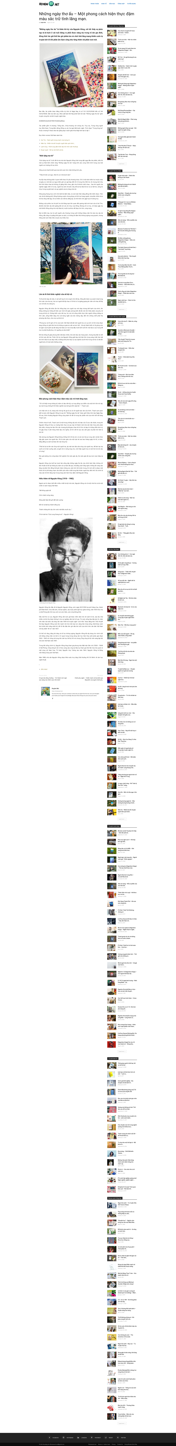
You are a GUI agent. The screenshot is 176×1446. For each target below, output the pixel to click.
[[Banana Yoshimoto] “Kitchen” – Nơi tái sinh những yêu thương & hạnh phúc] (111, 231)
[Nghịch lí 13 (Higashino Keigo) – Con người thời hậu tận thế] (111, 974)
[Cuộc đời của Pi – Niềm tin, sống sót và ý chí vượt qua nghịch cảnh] (111, 323)
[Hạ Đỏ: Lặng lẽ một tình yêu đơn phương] (111, 689)
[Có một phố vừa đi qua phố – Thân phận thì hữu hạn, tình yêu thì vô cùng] (111, 1249)
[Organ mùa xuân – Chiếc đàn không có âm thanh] (111, 178)
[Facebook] (53, 699)
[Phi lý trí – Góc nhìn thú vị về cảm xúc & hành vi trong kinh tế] (111, 1171)
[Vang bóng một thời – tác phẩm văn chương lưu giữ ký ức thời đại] (111, 645)
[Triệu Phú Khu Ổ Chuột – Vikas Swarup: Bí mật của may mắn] (111, 148)
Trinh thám (95, 3)
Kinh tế (104, 3)
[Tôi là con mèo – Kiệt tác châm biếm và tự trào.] (111, 42)
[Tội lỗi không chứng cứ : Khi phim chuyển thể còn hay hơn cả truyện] (111, 1319)
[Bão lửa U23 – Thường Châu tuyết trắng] (111, 1407)
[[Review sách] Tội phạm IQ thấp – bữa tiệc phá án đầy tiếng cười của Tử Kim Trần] (111, 833)
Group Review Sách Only (131, 1444)
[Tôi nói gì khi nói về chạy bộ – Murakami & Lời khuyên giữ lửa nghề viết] (111, 276)
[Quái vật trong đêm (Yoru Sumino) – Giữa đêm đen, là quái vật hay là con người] (111, 285)
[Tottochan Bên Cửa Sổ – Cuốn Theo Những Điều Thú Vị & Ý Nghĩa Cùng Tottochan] (111, 267)
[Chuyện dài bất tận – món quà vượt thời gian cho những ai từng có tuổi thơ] (111, 77)
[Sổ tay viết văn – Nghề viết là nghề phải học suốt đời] (111, 583)
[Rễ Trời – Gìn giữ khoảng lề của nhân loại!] (111, 59)
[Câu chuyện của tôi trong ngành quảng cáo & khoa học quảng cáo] (111, 1127)
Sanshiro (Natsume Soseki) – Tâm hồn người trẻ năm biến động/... (126, 331)
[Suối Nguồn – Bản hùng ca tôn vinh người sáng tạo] (111, 509)
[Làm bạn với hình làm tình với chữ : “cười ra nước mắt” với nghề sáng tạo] (111, 1074)
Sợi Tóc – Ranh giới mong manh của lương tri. (55, 140)
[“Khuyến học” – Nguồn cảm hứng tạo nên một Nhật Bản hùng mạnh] (111, 1223)
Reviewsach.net (92, 1444)
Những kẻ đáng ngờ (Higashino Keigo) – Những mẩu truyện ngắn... (127, 85)
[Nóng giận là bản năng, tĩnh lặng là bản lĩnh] (111, 1355)
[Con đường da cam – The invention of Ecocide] (111, 1337)
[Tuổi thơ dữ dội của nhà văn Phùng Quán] (111, 653)
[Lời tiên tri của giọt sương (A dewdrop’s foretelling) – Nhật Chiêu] (111, 1293)
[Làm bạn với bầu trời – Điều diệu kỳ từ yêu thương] (111, 706)
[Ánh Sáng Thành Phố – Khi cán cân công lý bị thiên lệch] (110, 903)
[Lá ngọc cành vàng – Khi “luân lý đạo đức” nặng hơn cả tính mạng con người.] (111, 786)
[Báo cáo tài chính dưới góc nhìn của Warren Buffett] (111, 1101)
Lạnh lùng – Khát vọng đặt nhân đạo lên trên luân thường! (59, 147)
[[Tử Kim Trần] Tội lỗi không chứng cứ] (111, 912)
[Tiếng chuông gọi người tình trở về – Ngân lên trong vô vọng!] (111, 777)
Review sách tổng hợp (114, 1198)
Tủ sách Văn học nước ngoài (116, 316)
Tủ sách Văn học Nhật (114, 171)
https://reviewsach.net (57, 691)
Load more (121, 163)
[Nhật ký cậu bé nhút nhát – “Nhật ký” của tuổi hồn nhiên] (111, 491)
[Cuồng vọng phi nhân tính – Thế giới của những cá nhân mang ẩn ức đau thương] (111, 956)
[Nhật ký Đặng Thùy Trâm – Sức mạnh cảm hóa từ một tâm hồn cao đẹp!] (111, 1275)
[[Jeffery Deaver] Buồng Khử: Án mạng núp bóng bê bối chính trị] (111, 1035)
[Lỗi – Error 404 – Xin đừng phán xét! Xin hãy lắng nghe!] (111, 1302)
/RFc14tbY (44, 669)
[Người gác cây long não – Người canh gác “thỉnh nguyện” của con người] (111, 859)
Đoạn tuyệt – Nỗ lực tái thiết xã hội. (52, 150)
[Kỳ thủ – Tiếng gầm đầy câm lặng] (111, 535)
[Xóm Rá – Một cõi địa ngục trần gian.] (111, 794)
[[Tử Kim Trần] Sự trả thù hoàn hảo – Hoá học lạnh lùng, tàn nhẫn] (111, 947)
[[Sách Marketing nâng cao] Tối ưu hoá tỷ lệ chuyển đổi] (111, 1092)
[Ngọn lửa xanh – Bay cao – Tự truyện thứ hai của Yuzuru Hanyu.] (111, 1346)
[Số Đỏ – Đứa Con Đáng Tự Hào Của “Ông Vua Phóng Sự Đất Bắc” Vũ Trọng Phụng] (111, 741)
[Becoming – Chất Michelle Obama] (111, 1153)
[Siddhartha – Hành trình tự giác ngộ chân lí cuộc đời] (111, 68)
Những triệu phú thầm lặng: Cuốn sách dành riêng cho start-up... (126, 1162)
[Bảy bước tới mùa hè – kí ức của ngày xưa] (111, 609)
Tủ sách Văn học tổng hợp (116, 26)
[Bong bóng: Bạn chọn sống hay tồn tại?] (111, 104)
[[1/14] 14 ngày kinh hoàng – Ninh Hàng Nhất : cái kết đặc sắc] (111, 983)
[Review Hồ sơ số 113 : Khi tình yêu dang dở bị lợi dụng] (111, 1009)
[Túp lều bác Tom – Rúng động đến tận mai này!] (111, 157)
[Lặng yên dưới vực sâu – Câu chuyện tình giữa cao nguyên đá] (111, 715)
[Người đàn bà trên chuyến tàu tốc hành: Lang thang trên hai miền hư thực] (111, 768)
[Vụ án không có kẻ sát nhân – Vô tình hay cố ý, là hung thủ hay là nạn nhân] (111, 412)
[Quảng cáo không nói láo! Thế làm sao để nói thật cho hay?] (111, 1109)
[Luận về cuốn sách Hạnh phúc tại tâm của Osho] (111, 1381)
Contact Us (120, 1444)
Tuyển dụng (131, 3)
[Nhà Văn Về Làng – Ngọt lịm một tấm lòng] (111, 662)
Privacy (113, 1444)
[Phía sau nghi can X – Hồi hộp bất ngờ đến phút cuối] (111, 842)
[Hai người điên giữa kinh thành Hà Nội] (111, 139)
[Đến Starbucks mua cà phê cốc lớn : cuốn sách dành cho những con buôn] (111, 1118)
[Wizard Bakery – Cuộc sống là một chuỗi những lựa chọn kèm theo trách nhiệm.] (111, 465)
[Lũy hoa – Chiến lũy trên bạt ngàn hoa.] (111, 680)
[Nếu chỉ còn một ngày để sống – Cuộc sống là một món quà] (111, 403)
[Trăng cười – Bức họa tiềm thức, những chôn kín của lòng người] (111, 377)
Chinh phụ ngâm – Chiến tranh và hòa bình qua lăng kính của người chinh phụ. (89, 679)
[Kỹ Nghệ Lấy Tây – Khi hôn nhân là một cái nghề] (111, 600)
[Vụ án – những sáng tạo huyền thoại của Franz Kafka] (111, 394)
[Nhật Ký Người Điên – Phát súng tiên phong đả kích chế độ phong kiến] (111, 121)
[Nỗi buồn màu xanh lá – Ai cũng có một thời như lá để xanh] (111, 1231)
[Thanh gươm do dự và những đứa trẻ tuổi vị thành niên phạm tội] (111, 939)
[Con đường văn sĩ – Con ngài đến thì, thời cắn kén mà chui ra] (111, 95)
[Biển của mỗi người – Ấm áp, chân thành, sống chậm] (111, 636)
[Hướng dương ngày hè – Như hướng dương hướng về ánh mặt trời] (111, 803)
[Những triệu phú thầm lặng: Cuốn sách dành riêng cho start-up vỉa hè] (110, 1162)
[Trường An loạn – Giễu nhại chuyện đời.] (111, 350)
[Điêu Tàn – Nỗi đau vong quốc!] (111, 627)
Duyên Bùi (43, 22)
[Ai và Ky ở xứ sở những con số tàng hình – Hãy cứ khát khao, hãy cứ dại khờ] (111, 724)
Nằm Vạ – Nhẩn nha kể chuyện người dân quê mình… (58, 143)
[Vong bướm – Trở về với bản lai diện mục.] (111, 697)
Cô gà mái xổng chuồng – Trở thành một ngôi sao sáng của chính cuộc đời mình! (53, 679)
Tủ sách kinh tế (112, 1058)
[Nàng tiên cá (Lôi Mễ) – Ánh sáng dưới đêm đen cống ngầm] (111, 851)
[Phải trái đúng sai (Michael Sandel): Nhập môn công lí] (111, 1284)
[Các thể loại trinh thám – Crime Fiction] (111, 1000)
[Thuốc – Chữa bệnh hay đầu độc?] (111, 359)
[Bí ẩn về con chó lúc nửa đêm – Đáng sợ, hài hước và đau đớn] (111, 385)
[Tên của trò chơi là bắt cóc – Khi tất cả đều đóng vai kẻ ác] (111, 421)
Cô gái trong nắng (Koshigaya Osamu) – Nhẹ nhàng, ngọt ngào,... (126, 212)
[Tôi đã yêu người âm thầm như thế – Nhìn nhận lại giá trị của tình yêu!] (111, 1399)
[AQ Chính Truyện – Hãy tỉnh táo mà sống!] (111, 482)
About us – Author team (104, 1444)
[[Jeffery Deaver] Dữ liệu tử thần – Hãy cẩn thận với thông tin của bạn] (111, 921)
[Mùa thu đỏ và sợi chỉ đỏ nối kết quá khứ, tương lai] (111, 591)
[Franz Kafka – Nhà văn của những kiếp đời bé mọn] (111, 1416)
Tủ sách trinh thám (114, 826)
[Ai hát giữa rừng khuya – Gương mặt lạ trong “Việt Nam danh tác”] (111, 565)
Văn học (112, 3)
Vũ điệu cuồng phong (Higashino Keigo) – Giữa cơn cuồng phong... (126, 240)
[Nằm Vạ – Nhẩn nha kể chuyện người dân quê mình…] (111, 812)
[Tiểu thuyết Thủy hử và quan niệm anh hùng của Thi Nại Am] (111, 341)
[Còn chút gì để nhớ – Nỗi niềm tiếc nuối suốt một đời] (111, 759)
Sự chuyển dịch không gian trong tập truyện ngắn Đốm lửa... (126, 617)
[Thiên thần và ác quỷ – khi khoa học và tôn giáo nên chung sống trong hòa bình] (111, 895)
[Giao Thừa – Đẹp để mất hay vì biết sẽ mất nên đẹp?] (111, 733)
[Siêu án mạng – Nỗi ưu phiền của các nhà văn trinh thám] (111, 222)
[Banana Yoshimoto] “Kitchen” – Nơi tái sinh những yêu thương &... (127, 230)
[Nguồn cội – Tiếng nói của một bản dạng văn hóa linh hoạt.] (111, 1390)
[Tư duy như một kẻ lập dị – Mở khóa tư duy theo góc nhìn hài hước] (111, 1145)
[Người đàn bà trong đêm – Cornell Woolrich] (111, 877)
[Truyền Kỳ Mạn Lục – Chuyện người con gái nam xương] (109, 671)
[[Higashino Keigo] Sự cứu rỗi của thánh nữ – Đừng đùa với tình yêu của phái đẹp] (111, 1044)
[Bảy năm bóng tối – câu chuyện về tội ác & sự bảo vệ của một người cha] (111, 447)
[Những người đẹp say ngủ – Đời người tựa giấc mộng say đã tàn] (111, 130)
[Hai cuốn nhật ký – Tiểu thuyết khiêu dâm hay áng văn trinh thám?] (111, 258)
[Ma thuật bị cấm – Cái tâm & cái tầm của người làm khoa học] (111, 368)
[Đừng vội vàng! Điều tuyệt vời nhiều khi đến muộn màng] (111, 1267)
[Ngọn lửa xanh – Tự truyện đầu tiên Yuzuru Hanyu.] (111, 1205)
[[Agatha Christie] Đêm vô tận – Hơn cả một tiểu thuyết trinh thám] (111, 991)
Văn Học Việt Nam (113, 549)
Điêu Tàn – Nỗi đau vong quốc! (127, 625)
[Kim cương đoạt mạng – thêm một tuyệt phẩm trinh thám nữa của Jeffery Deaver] (111, 1027)
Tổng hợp (121, 3)
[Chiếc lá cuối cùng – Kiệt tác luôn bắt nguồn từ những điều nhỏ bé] (111, 500)
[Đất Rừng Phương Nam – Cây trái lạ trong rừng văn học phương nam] (111, 113)
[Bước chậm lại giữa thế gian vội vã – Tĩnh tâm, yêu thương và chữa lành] (111, 1258)
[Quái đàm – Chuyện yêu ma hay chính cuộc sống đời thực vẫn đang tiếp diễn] (111, 195)
